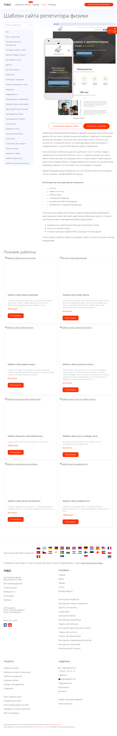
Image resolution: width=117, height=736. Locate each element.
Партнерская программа (92, 563)
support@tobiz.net (68, 679)
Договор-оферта (65, 591)
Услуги (44, 4)
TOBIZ (7, 4)
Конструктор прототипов (69, 644)
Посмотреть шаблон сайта (66, 126)
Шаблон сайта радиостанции (21, 364)
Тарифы (35, 4)
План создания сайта (12, 696)
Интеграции (9, 596)
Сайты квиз (10, 138)
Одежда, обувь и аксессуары (17, 104)
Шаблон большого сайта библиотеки (25, 436)
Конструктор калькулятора (69, 620)
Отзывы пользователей (14, 684)
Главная (61, 575)
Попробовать (99, 4)
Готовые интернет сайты (16, 50)
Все (7, 32)
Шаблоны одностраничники (17, 163)
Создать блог (64, 611)
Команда (7, 600)
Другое (9, 64)
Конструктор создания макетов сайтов (74, 640)
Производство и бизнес (15, 119)
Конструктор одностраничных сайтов (74, 628)
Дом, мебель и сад (13, 60)
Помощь (52, 4)
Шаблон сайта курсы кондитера (23, 294)
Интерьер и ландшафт (15, 79)
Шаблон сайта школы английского (24, 501)
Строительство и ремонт (16, 143)
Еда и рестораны (12, 69)
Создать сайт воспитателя (69, 636)
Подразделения (65, 683)
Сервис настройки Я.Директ (70, 699)
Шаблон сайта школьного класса (78, 364)
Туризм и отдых (12, 148)
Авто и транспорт (13, 37)
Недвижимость (12, 94)
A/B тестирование (11, 713)
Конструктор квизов (66, 615)
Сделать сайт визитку (67, 607)
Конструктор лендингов (68, 599)
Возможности (9, 591)
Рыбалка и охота (12, 129)
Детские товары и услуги (16, 55)
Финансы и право (13, 153)
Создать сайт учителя (67, 632)
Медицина (10, 89)
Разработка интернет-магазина (17, 709)
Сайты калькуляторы (14, 134)
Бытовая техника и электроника (13, 43)
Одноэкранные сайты (14, 114)
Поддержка (8, 688)
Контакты (62, 691)
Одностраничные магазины (17, 109)
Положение (37, 727)
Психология (10, 124)
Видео (61, 579)
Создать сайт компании (68, 624)
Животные (10, 74)
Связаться (62, 675)
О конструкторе (10, 587)
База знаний (63, 687)
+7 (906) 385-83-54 (68, 668)
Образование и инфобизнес (17, 99)
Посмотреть (15, 315)
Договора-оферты (55, 724)
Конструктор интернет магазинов (72, 603)
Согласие (46, 727)
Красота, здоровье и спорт (17, 84)
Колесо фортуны (65, 703)
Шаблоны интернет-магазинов (17, 672)
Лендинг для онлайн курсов (76, 294)
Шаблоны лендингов (13, 676)
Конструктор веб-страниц (69, 648)
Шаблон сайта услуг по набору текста (80, 436)
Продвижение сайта (12, 700)
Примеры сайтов (11, 680)
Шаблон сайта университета (76, 501)
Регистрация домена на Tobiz (16, 705)
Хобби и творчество (14, 158)
